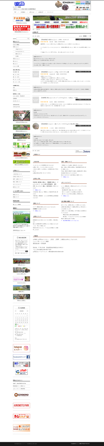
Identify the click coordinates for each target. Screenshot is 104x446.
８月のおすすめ (16, 106)
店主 (14, 87)
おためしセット (16, 101)
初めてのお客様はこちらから (21, 164)
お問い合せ (31, 12)
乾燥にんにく (16, 46)
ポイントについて (17, 184)
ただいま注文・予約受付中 (19, 96)
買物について (16, 197)
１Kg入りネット (19, 49)
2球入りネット (18, 53)
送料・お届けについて (18, 179)
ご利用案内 (22, 12)
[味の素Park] (21, 407)
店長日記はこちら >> (19, 230)
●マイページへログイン (78, 5)
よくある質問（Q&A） (18, 191)
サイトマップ (50, 12)
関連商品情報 (16, 201)
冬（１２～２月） (17, 81)
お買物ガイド (16, 170)
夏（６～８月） (16, 77)
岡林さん (15, 90)
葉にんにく (15, 61)
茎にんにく (15, 63)
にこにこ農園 (17, 7)
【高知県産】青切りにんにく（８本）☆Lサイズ (55, 39)
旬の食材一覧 (16, 72)
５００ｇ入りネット (19, 51)
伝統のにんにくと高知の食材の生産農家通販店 (24, 9)
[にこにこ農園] (19, 5)
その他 (16, 56)
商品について (16, 194)
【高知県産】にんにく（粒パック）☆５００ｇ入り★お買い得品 (59, 124)
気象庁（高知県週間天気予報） (20, 383)
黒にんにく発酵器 (17, 204)
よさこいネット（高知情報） (19, 388)
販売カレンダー (16, 187)
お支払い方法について (18, 176)
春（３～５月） (16, 74)
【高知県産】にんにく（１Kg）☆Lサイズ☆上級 (55, 72)
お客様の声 (40, 12)
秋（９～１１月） (17, 79)
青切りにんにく (16, 58)
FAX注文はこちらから (21, 22)
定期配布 (15, 98)
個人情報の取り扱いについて (20, 443)
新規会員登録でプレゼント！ (21, 31)
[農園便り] (21, 222)
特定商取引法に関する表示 (32, 443)
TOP (15, 12)
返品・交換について (17, 181)
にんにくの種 (16, 66)
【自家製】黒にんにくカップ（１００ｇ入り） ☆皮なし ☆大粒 (59, 97)
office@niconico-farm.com (56, 251)
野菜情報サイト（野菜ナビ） (19, 386)
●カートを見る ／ (87, 5)
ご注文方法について (17, 174)
